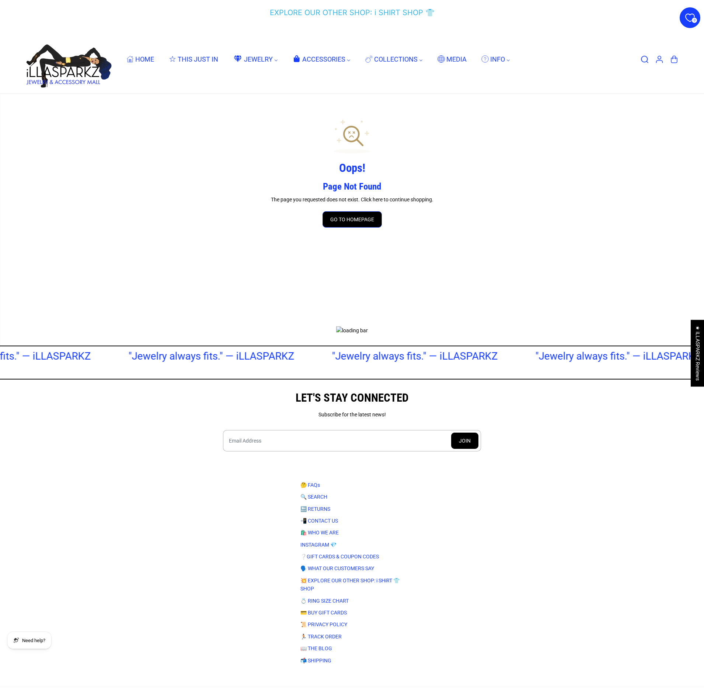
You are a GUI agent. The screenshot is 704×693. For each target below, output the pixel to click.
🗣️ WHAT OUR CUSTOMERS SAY (337, 568)
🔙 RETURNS (315, 509)
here (378, 199)
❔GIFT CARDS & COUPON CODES (339, 556)
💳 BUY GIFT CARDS (323, 613)
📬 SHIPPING (315, 660)
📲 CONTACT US (319, 521)
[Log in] (659, 59)
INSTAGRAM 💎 (318, 545)
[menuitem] (140, 59)
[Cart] (674, 59)
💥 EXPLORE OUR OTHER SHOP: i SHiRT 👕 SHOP (350, 585)
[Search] (644, 59)
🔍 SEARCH (313, 497)
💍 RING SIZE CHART (324, 601)
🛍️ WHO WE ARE (319, 533)
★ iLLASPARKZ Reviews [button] (698, 353)
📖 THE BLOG (316, 648)
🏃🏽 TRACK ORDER (321, 637)
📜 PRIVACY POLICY (323, 624)
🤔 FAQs (310, 485)
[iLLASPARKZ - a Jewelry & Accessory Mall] (67, 59)
